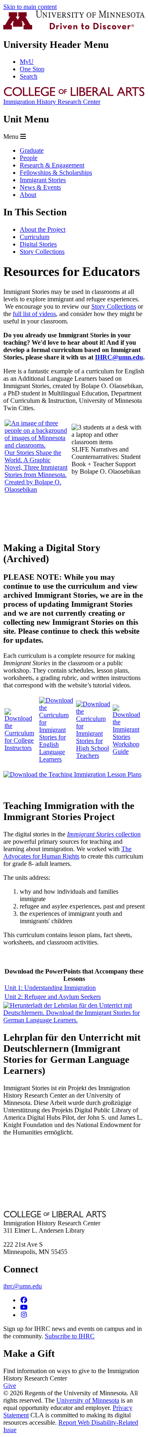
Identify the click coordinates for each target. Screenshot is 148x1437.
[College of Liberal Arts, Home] (74, 94)
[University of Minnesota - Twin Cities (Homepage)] (74, 27)
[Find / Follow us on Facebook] (24, 1300)
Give (9, 1385)
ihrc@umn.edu (22, 1286)
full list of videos (34, 313)
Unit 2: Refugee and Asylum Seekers (53, 996)
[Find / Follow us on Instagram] (24, 1314)
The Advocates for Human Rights (67, 852)
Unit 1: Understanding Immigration (50, 987)
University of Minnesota (87, 1400)
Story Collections (113, 306)
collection (104, 834)
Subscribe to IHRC (70, 1336)
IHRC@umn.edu (119, 357)
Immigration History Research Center (51, 101)
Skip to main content (30, 6)
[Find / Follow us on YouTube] (24, 1307)
